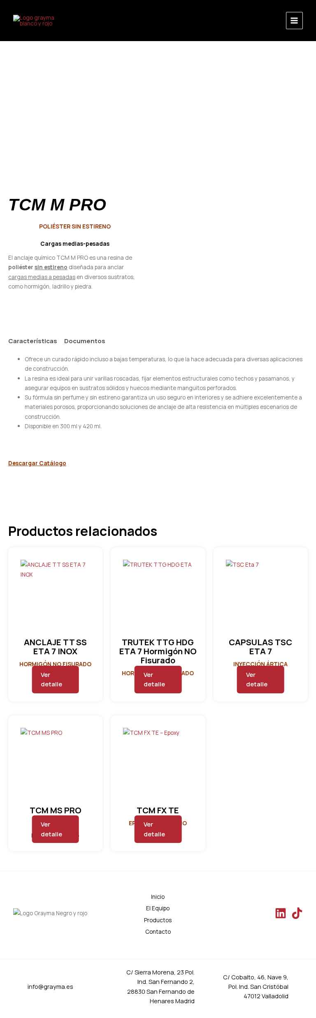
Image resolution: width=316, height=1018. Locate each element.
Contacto (158, 931)
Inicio (158, 896)
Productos (158, 920)
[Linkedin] (280, 913)
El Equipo (158, 908)
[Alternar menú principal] (294, 20)
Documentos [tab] (84, 341)
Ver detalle (51, 679)
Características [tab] (32, 341)
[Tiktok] (297, 913)
